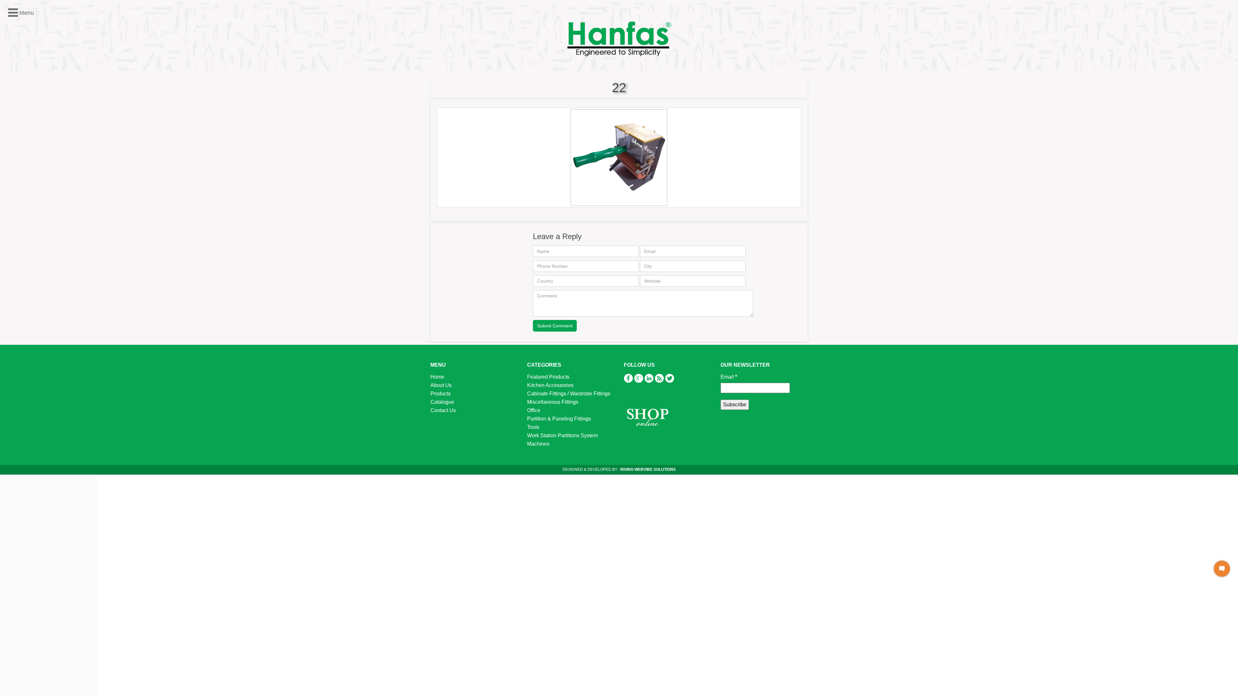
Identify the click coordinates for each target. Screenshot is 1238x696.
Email (729, 377)
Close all (38, 98)
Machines (22, 174)
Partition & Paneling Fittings (42, 148)
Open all (14, 98)
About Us (441, 385)
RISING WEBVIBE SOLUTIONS (647, 469)
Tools (17, 157)
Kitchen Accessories (34, 115)
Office (17, 140)
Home (437, 377)
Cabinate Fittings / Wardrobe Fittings (568, 393)
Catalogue (442, 402)
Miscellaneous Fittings (36, 132)
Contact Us (443, 410)
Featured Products (32, 107)
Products (440, 393)
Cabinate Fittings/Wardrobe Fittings (51, 123)
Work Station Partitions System (46, 165)
